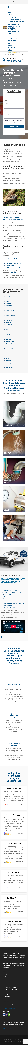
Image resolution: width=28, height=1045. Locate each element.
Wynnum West (10, 367)
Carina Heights (10, 310)
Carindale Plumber (11, 315)
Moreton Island (10, 341)
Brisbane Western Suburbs (12, 983)
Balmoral (8, 296)
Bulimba (8, 301)
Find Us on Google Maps (9, 1008)
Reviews (6, 994)
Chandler (8, 318)
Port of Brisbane (10, 354)
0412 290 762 (14, 60)
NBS (14, 1043)
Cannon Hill (9, 305)
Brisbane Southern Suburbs (12, 987)
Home (5, 974)
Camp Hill (8, 303)
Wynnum (8, 365)
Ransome (8, 356)
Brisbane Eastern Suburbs (12, 985)
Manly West (9, 339)
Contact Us (7, 996)
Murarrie (8, 346)
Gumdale (8, 322)
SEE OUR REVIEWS (7, 637)
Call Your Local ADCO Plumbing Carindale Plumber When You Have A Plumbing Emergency (13, 219)
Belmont (8, 299)
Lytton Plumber (10, 335)
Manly (7, 337)
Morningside (9, 344)
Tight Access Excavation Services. (13, 592)
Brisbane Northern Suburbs (12, 989)
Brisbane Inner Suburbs (11, 992)
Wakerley (8, 363)
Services (6, 979)
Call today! (13, 272)
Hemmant (8, 327)
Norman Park (9, 348)
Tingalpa (8, 360)
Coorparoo (9, 320)
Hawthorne (9, 324)
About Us (6, 976)
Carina (7, 308)
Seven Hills (9, 358)
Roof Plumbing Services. (10, 607)
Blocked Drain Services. (10, 590)
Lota (7, 329)
